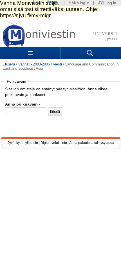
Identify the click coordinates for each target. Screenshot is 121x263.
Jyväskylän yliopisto (23, 143)
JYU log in (107, 3)
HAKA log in (79, 3)
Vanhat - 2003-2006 (34, 64)
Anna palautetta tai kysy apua (91, 143)
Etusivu (9, 64)
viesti (57, 64)
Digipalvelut (50, 143)
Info (64, 143)
